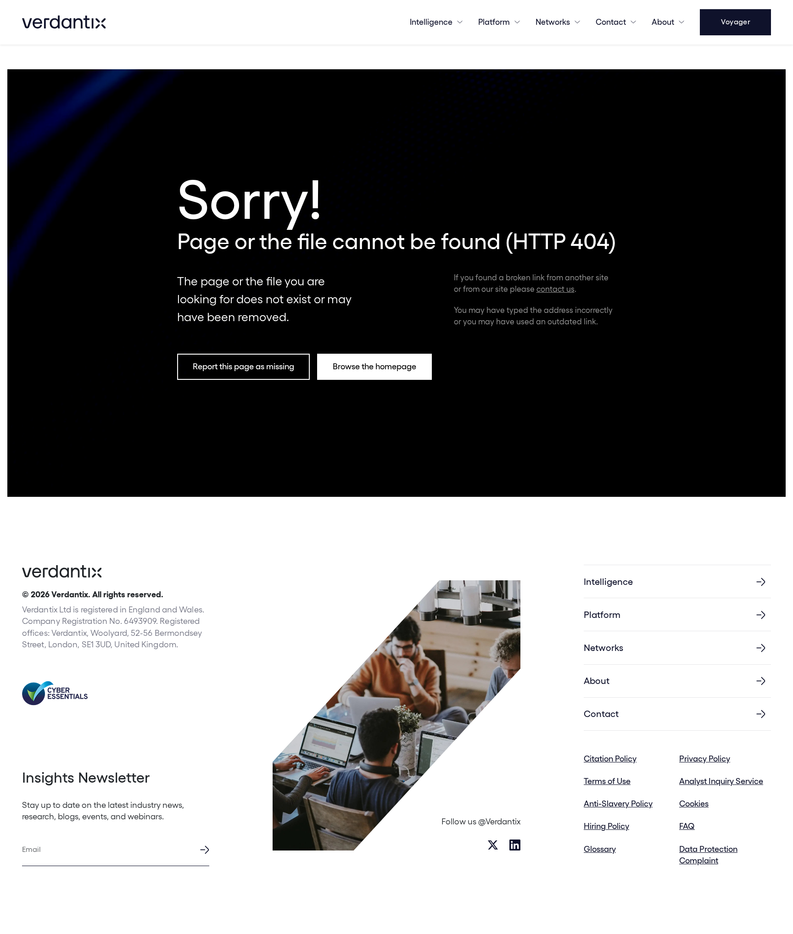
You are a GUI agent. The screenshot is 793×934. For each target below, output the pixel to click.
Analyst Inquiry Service (721, 781)
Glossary (600, 849)
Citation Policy (610, 758)
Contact (611, 22)
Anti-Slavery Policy (618, 803)
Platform (494, 22)
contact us (555, 289)
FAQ (687, 826)
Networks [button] (553, 22)
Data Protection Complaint (708, 854)
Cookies (694, 803)
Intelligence (431, 22)
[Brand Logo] (64, 22)
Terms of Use (607, 781)
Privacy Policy (704, 758)
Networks (603, 647)
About (663, 22)
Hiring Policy (606, 826)
